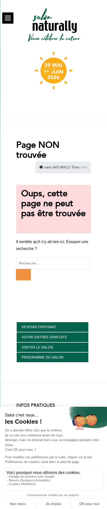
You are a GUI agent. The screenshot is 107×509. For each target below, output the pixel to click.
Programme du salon (42, 357)
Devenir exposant (39, 327)
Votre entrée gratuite (44, 337)
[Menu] (7, 18)
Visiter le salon (37, 347)
